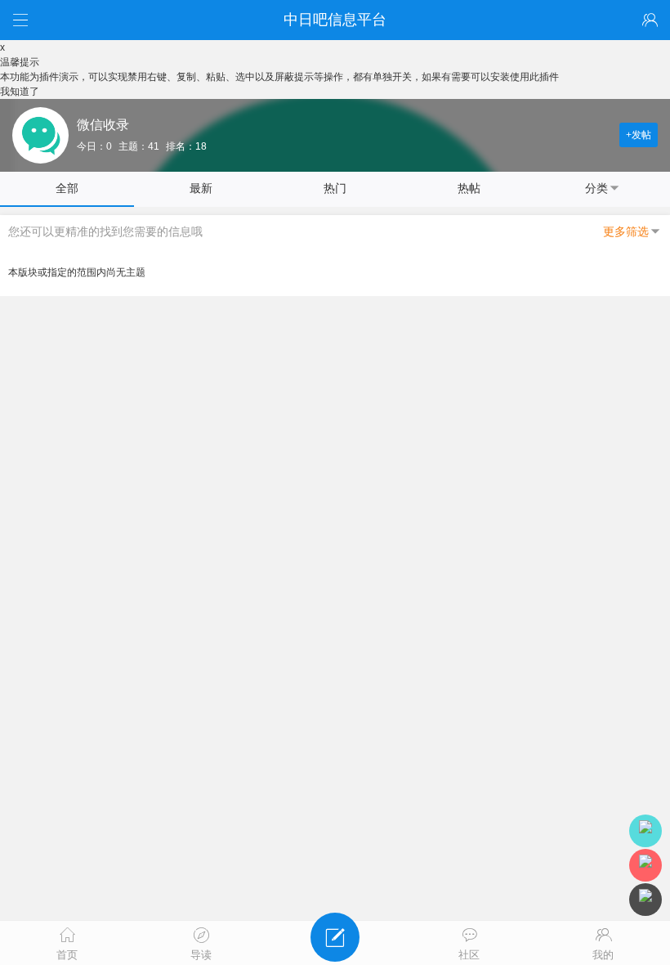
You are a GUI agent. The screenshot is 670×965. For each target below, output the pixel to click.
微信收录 (103, 125)
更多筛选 (626, 231)
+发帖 (638, 135)
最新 (201, 188)
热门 (335, 188)
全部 (67, 188)
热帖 (469, 188)
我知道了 (19, 91)
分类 (596, 188)
